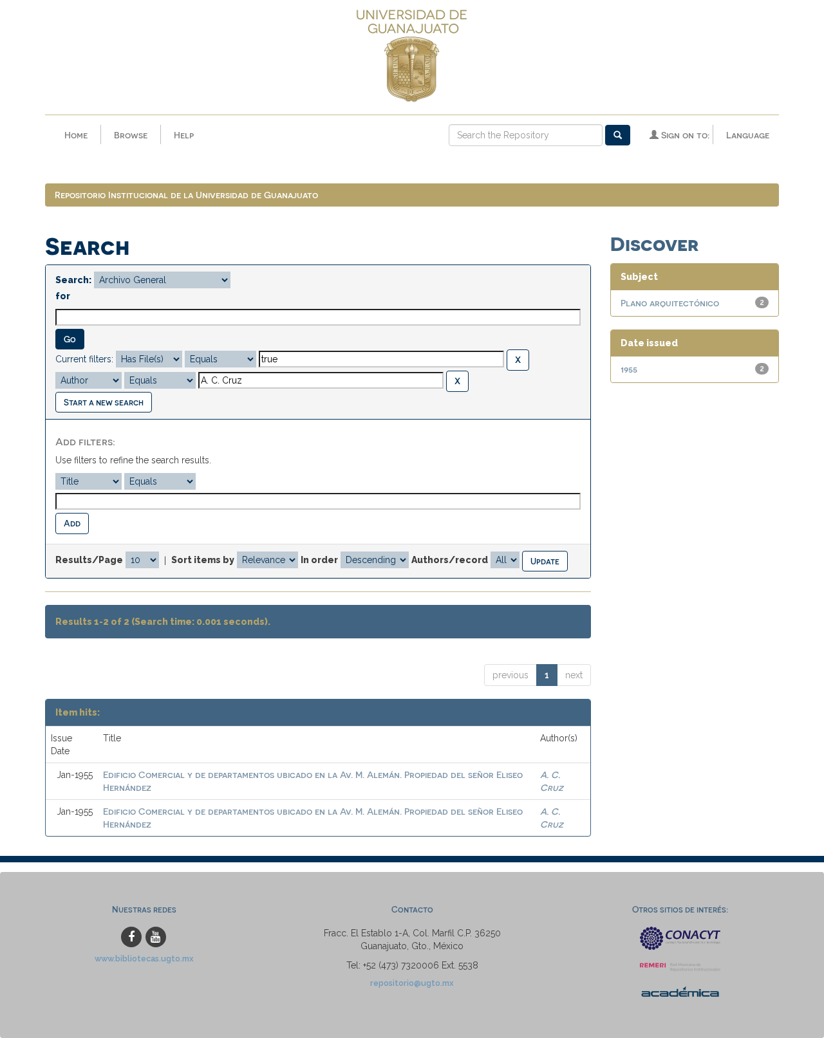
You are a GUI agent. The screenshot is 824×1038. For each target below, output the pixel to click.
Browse (130, 134)
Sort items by (202, 560)
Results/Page (89, 560)
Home (76, 134)
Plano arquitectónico (670, 302)
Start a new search (104, 402)
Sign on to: (684, 134)
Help (184, 134)
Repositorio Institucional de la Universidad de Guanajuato (186, 194)
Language (747, 134)
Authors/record (449, 560)
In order (319, 560)
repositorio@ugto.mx (412, 983)
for (62, 296)
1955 (629, 369)
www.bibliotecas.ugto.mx (144, 958)
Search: (73, 280)
